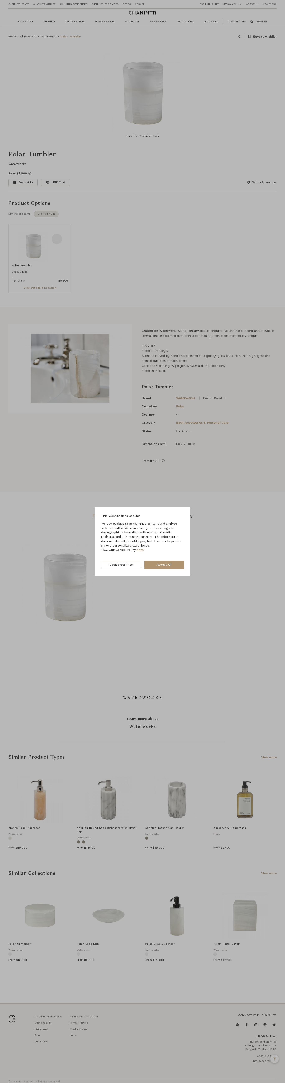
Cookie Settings (121, 564)
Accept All (164, 564)
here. (140, 550)
